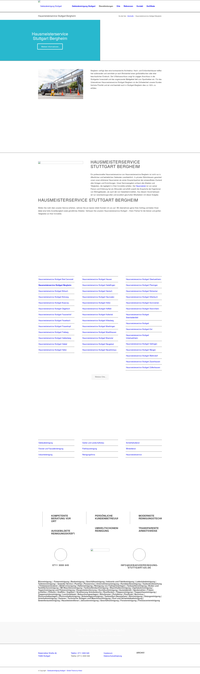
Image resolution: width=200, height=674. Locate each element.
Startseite (130, 16)
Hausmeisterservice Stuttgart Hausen (97, 279)
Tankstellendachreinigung (96, 587)
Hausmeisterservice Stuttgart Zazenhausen (143, 361)
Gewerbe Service (65, 583)
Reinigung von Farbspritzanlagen (109, 585)
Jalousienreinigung (90, 600)
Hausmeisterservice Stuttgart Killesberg (98, 320)
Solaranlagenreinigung (92, 596)
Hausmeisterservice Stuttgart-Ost (139, 329)
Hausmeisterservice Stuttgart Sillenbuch (142, 297)
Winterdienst (131, 448)
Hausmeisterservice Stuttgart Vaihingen (141, 344)
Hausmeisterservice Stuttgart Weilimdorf (142, 355)
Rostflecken (109, 592)
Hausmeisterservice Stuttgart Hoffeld (96, 308)
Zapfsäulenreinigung (142, 587)
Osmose (62, 598)
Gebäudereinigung (46, 442)
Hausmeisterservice (134, 454)
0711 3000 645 (60, 565)
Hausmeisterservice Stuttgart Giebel (53, 344)
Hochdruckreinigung (108, 590)
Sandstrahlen (139, 590)
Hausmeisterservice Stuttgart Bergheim (57, 15)
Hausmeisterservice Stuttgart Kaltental (97, 314)
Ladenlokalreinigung (145, 581)
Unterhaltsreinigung (47, 598)
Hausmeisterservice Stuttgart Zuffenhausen (143, 367)
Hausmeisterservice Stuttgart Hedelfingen (98, 285)
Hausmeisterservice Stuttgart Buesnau (54, 302)
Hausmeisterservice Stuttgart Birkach (53, 291)
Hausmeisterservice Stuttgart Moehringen (98, 326)
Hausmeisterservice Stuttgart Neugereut (98, 344)
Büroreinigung (45, 581)
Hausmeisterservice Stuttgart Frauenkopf (55, 326)
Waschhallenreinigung (120, 587)
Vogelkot (71, 592)
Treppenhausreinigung (145, 592)
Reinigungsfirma (88, 454)
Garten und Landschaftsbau (93, 442)
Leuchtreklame (69, 594)
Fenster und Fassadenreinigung (51, 448)
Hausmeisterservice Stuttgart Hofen (96, 302)
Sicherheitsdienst (133, 442)
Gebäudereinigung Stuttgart (56, 670)
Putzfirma (128, 594)
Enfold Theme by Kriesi (74, 670)
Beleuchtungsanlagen (88, 594)
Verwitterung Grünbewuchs (89, 592)
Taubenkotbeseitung (152, 583)
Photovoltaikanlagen (47, 596)
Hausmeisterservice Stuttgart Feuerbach (54, 320)
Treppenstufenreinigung (49, 594)
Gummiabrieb (125, 590)
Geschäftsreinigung (95, 581)
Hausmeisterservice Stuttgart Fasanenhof (55, 314)
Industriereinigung (45, 454)
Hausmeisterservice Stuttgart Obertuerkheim (143, 279)
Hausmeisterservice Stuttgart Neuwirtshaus (99, 349)
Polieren (52, 592)
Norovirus (139, 594)
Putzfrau (78, 583)
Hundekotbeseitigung (131, 583)
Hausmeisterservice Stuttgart (137, 323)
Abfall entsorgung (67, 585)
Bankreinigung (77, 581)
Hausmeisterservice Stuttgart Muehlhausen (99, 332)
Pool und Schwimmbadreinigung (127, 598)
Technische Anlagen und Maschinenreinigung (89, 598)
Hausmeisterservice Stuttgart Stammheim (142, 308)
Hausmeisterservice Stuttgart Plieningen (142, 285)
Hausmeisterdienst (70, 600)
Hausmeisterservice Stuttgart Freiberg (53, 332)
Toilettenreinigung (46, 583)
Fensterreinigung (128, 600)
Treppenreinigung (124, 592)
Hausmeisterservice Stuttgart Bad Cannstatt (56, 279)
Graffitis (61, 592)
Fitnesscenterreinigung (149, 600)
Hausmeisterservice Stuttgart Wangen (141, 349)
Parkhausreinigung (89, 448)
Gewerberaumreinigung (49, 600)
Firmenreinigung (61, 581)
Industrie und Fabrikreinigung (120, 581)
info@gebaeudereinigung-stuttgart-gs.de (139, 566)
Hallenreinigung (85, 585)
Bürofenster (105, 594)
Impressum (108, 653)
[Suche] (159, 6)
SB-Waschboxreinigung (71, 587)
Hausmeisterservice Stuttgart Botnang (54, 297)
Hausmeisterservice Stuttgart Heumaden (98, 297)
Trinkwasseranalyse (48, 585)
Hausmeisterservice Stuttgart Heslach (97, 291)
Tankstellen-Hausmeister (115, 596)
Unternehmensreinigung (107, 583)
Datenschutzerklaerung (113, 656)
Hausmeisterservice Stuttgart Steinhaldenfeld (137, 316)
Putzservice (89, 583)
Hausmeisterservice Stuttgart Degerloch (54, 308)
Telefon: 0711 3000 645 (80, 653)
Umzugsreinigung (152, 596)
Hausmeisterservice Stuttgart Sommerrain (142, 302)
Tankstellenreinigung (137, 585)
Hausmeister (141, 186)
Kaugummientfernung (86, 590)
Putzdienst (117, 594)
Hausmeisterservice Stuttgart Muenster (97, 338)
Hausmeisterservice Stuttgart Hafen (53, 349)
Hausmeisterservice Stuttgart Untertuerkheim (137, 336)
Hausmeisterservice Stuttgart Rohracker (142, 291)
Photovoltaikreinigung (69, 596)
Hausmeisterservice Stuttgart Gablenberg (55, 338)
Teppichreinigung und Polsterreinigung (56, 590)
